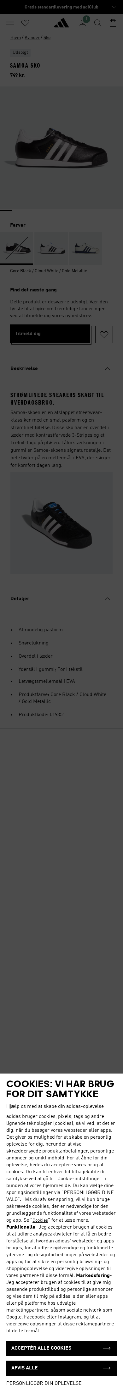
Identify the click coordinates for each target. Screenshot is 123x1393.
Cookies (40, 1220)
